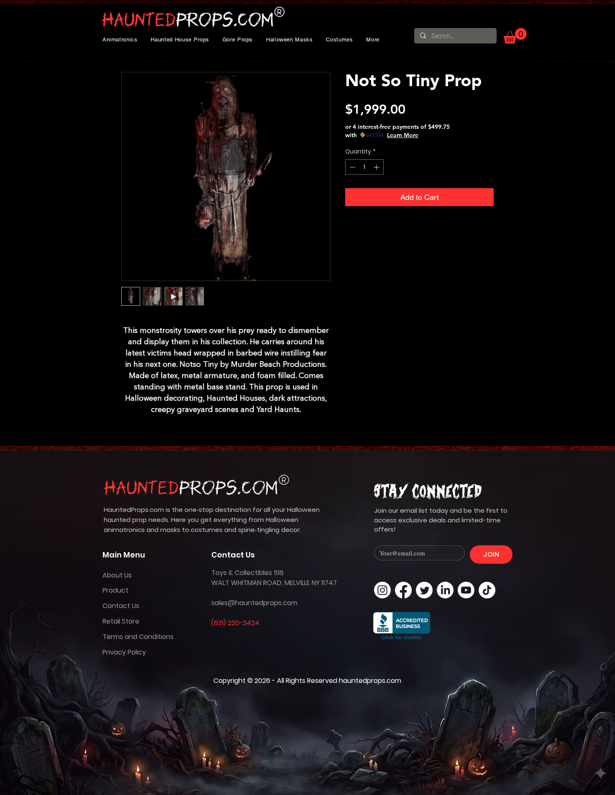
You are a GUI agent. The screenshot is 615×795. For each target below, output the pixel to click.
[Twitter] (424, 590)
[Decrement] (351, 167)
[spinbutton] (364, 167)
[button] (120, 39)
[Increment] (377, 167)
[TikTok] (487, 590)
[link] (515, 35)
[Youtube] (466, 590)
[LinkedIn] (445, 590)
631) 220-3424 (236, 623)
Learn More (402, 135)
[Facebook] (403, 590)
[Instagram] (382, 590)
